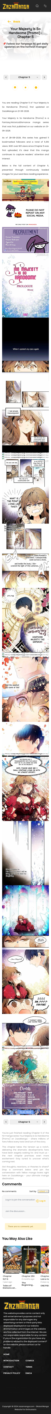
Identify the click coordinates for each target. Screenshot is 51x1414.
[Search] (37, 6)
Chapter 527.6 (7, 1278)
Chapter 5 (24, 77)
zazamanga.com (26, 1406)
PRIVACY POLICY (11, 1373)
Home (6, 1354)
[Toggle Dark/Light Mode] (25, 87)
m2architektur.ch (15, 1392)
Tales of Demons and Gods (9, 1288)
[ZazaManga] (16, 6)
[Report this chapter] (36, 87)
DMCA (29, 1373)
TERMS (29, 1366)
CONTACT (8, 1366)
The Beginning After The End (27, 1286)
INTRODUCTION (11, 1360)
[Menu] (45, 6)
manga (45, 150)
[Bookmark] (15, 87)
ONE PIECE (46, 1285)
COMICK (30, 1360)
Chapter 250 (28, 1276)
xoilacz (24, 1387)
